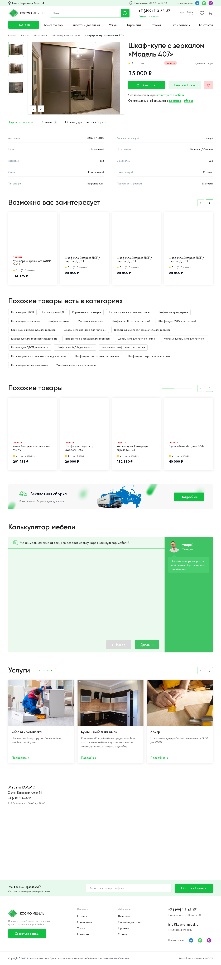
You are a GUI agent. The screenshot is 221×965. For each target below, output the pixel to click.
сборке (188, 101)
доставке (175, 101)
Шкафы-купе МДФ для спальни (75, 347)
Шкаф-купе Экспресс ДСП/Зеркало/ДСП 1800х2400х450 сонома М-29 (136, 259)
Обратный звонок (194, 888)
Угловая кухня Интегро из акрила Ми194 (132, 448)
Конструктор (53, 25)
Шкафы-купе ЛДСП (22, 312)
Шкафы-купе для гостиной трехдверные (34, 338)
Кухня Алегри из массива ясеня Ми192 (31, 448)
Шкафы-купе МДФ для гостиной (177, 321)
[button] (33, 108)
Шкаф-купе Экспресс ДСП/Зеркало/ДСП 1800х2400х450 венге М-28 (187, 259)
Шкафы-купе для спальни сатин (29, 365)
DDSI (210, 958)
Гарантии (134, 25)
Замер (155, 732)
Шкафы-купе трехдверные (173, 312)
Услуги (113, 25)
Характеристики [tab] (20, 122)
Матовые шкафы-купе (90, 321)
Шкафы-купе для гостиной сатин (137, 338)
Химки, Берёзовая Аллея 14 (28, 3)
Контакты (206, 25)
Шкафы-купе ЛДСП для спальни (30, 347)
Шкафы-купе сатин (59, 321)
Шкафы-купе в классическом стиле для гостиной (142, 330)
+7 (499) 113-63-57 (154, 10)
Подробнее (189, 497)
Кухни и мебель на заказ (99, 732)
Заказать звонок (148, 16)
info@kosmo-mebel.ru (183, 924)
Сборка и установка (27, 732)
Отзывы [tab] (48, 122)
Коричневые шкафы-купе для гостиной (33, 330)
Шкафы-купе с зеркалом (25, 321)
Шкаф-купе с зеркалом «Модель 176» (79, 448)
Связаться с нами (27, 933)
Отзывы (155, 25)
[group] (76, 78)
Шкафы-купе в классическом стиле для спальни (38, 356)
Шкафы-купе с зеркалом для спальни (149, 356)
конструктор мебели (171, 95)
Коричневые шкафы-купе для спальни (123, 347)
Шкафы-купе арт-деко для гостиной (85, 330)
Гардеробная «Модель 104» (186, 446)
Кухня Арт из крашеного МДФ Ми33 (32, 262)
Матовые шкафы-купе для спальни (76, 365)
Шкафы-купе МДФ (53, 312)
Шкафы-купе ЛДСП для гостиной (131, 321)
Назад (121, 644)
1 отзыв (140, 63)
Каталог (82, 916)
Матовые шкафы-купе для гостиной (184, 338)
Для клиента (125, 916)
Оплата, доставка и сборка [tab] (85, 122)
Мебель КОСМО (21, 787)
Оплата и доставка (85, 25)
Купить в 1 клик (185, 85)
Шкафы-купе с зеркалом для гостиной (87, 338)
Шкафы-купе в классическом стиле (129, 312)
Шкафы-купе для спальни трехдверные (96, 356)
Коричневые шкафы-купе (86, 312)
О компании (179, 25)
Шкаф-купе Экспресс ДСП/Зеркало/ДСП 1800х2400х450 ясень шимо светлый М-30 (83, 259)
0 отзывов (30, 270)
